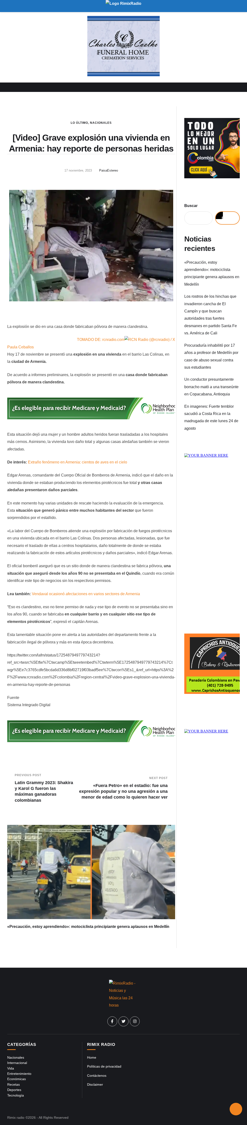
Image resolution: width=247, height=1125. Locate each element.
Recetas (13, 1084)
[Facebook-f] (112, 1021)
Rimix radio (15, 1117)
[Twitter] (123, 1021)
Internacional (17, 1063)
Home (91, 1057)
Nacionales (101, 122)
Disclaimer (95, 1084)
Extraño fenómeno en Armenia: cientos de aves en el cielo (77, 462)
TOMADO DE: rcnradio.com (100, 340)
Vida (10, 1068)
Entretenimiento (19, 1074)
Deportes (14, 1090)
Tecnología (15, 1095)
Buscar (191, 206)
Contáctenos (96, 1075)
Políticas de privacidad (104, 1066)
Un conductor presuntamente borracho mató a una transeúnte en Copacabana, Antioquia (211, 386)
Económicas (16, 1079)
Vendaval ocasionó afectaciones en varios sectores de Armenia (86, 594)
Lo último (79, 122)
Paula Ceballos (20, 347)
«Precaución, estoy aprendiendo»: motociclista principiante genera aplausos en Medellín (88, 927)
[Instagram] (135, 1021)
